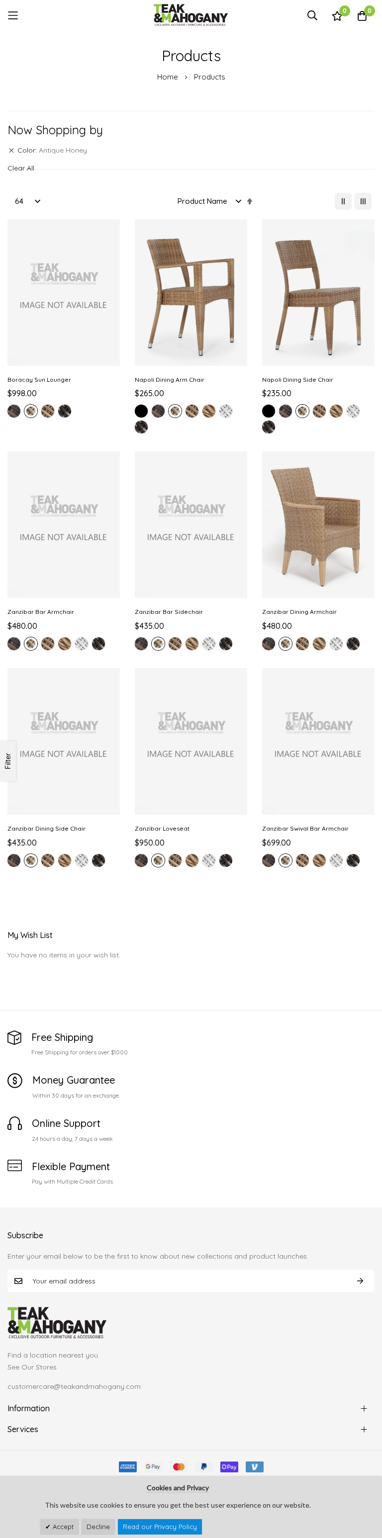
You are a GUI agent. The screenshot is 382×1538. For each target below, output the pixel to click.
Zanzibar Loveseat (162, 828)
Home (168, 77)
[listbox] (63, 413)
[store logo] (191, 15)
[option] (13, 411)
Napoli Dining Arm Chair (169, 379)
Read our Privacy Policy (160, 1527)
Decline (98, 1527)
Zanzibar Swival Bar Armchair (305, 828)
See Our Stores (32, 1367)
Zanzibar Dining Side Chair (46, 828)
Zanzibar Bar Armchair (40, 611)
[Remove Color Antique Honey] (11, 150)
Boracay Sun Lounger (39, 379)
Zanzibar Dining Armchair (299, 611)
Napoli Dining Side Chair (297, 379)
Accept (62, 1527)
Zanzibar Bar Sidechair (169, 611)
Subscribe (360, 1280)
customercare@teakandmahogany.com (74, 1386)
